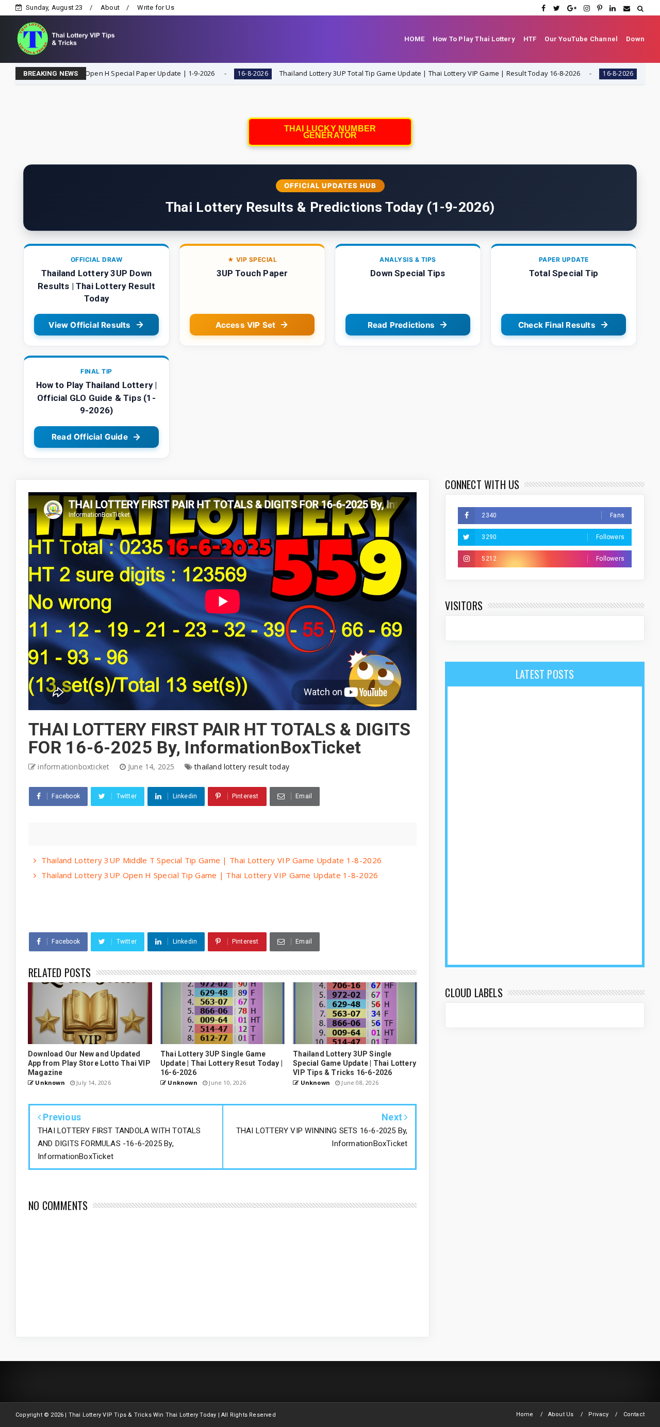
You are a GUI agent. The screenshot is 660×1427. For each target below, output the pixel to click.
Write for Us (155, 7)
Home (525, 1414)
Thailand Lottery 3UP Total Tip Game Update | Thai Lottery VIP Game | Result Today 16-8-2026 (352, 73)
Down (635, 39)
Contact (634, 1414)
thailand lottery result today (241, 766)
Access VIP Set (246, 325)
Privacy (598, 1414)
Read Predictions (401, 325)
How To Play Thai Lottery (474, 39)
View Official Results (89, 325)
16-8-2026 (175, 73)
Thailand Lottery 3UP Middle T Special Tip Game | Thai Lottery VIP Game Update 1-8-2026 (211, 860)
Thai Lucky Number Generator (330, 132)
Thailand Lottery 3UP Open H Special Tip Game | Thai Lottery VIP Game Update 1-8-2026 (209, 875)
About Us (561, 1414)
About (110, 7)
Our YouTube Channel (581, 39)
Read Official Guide (90, 437)
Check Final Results (557, 325)
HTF (530, 39)
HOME (414, 39)
